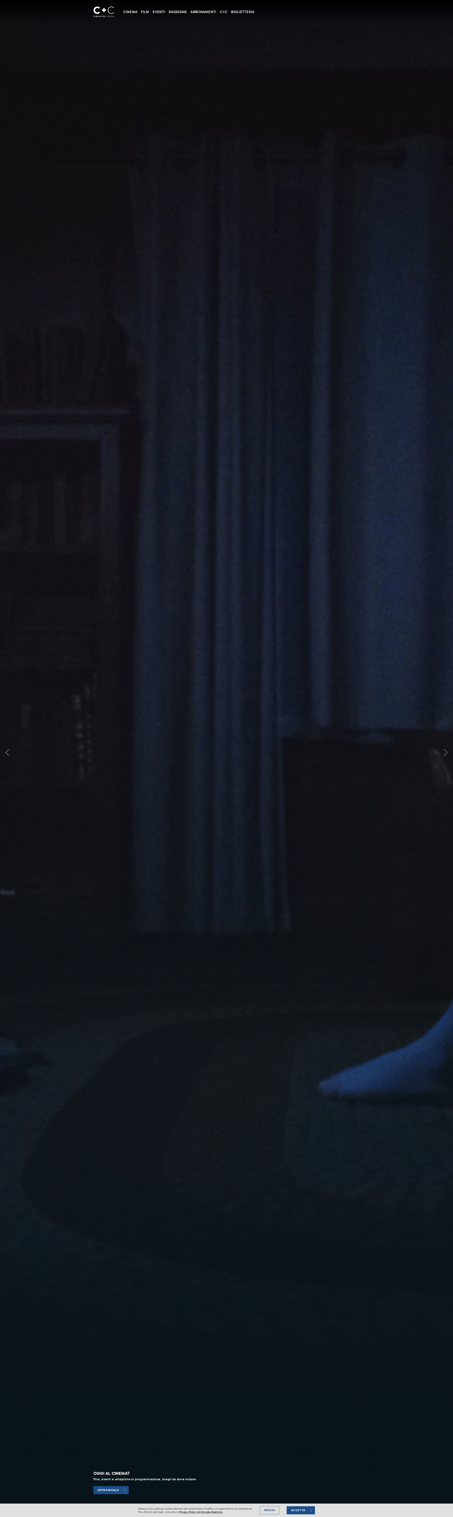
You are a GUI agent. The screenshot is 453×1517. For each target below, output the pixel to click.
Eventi (159, 12)
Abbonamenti (203, 12)
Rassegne (178, 12)
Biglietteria (242, 12)
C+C (223, 12)
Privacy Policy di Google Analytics (201, 1512)
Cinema (130, 12)
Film (145, 12)
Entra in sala (108, 1490)
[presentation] (7, 752)
